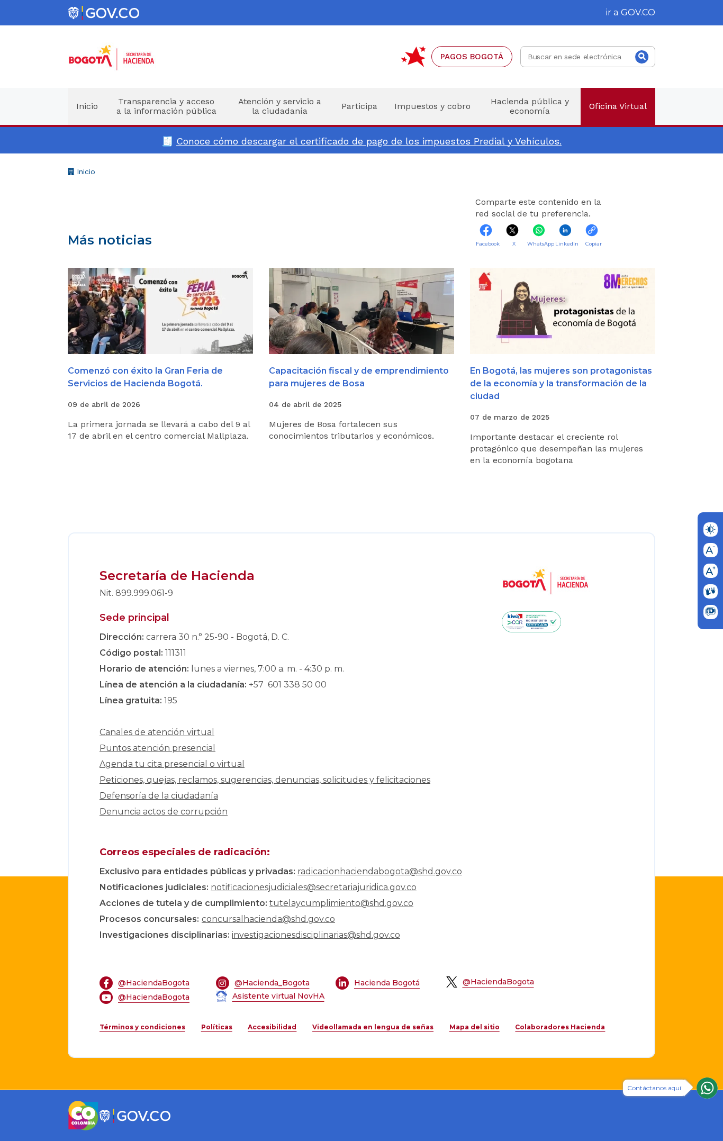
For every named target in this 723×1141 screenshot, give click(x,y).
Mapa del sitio (474, 1027)
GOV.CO (638, 12)
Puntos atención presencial (157, 748)
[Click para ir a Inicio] (128, 56)
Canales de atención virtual (157, 732)
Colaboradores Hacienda (560, 1027)
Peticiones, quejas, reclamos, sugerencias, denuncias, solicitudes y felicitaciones (265, 780)
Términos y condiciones (142, 1027)
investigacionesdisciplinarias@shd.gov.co (316, 935)
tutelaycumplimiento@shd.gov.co (341, 903)
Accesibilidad (272, 1027)
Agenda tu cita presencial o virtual (172, 764)
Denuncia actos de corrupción (164, 812)
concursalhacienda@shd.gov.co (268, 919)
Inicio (84, 173)
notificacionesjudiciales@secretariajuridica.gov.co (314, 887)
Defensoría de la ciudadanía (159, 796)
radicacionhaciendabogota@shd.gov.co (379, 871)
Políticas (216, 1027)
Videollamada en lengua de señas (372, 1027)
